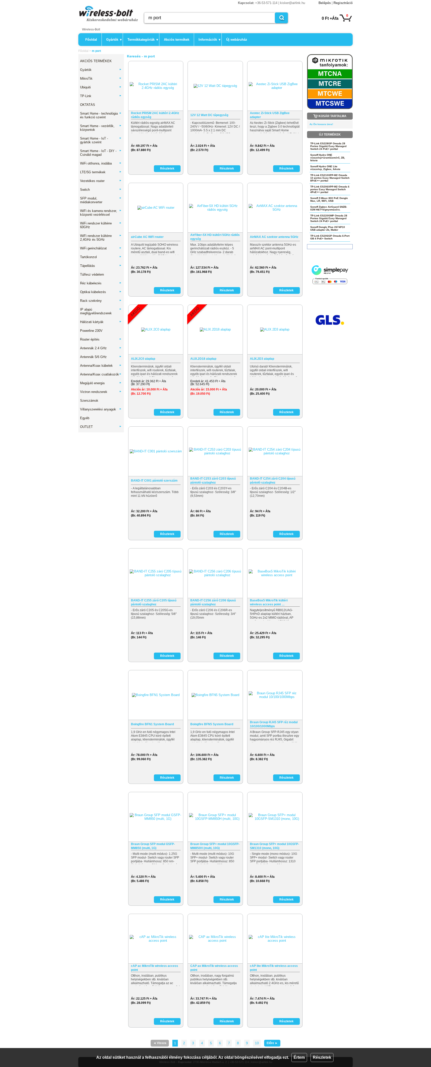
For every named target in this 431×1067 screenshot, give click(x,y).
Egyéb (84, 418)
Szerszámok (89, 400)
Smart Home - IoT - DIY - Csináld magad (101, 153)
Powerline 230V (91, 331)
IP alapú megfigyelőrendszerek (101, 311)
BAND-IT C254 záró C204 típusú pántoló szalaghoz (272, 480)
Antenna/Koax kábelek (101, 365)
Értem (299, 1057)
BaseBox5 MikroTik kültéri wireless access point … (269, 602)
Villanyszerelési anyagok (101, 409)
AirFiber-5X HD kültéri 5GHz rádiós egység (215, 237)
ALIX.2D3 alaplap (262, 358)
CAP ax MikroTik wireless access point (214, 968)
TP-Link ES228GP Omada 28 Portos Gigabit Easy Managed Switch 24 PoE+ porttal (328, 146)
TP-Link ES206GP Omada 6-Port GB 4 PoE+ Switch (329, 237)
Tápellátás (101, 266)
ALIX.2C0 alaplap (143, 358)
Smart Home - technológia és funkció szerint (101, 115)
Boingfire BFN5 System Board (211, 724)
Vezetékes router (101, 181)
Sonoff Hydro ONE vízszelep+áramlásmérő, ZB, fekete (327, 158)
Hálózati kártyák (101, 322)
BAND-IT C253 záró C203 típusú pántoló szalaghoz (213, 480)
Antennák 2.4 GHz (101, 348)
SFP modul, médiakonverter (101, 200)
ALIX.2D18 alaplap (203, 358)
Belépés (325, 3)
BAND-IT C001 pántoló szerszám (154, 480)
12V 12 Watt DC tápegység (209, 115)
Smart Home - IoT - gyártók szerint (101, 140)
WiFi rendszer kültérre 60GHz (101, 225)
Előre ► (272, 1043)
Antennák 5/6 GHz (101, 357)
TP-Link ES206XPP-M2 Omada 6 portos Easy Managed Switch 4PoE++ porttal (329, 189)
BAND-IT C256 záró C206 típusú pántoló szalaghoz (213, 602)
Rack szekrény (101, 301)
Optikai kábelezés (101, 292)
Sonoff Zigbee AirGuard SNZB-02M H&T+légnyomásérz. (328, 208)
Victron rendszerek (101, 392)
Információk (209, 39)
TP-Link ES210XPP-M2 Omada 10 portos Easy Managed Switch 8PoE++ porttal (329, 178)
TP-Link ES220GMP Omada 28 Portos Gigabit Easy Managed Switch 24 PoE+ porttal (328, 218)
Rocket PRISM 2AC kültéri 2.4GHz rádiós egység (155, 115)
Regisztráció (343, 3)
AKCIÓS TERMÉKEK (96, 61)
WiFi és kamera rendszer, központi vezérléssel (101, 212)
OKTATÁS (87, 105)
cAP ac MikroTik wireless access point (154, 968)
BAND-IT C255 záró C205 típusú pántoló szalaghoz (153, 602)
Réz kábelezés (101, 283)
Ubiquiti (101, 87)
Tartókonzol (101, 257)
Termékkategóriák (142, 39)
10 (257, 1043)
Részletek (322, 1057)
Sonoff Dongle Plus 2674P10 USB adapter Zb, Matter (327, 228)
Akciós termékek (176, 39)
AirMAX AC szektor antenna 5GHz (274, 237)
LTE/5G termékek (101, 172)
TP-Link (101, 96)
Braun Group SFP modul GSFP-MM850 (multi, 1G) (153, 846)
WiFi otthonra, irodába (101, 163)
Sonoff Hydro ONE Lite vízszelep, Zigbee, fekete (325, 168)
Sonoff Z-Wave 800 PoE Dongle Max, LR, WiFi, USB (329, 199)
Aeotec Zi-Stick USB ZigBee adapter (270, 115)
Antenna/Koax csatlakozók (101, 374)
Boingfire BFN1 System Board (152, 724)
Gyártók (114, 39)
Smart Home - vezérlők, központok (101, 128)
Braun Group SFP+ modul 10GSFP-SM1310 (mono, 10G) (274, 846)
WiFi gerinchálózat (101, 248)
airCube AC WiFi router (147, 237)
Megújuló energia (101, 383)
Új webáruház (236, 39)
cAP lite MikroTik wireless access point (274, 968)
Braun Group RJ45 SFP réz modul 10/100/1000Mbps (274, 724)
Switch (101, 189)
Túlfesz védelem (92, 274)
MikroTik (101, 78)
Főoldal (91, 39)
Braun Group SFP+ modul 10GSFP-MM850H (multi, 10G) (214, 846)
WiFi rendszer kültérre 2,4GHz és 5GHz (101, 237)
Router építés (101, 339)
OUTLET (101, 427)
